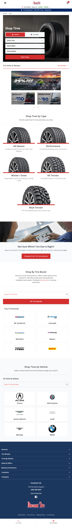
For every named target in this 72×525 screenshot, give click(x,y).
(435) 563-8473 (36, 490)
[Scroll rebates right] (38, 107)
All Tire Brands (36, 301)
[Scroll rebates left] (34, 107)
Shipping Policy (41, 515)
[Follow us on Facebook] (36, 496)
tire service (44, 280)
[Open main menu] (5, 3)
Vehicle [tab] (16, 34)
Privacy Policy (21, 515)
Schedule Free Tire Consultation (36, 256)
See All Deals (62, 65)
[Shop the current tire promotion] (36, 80)
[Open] (67, 294)
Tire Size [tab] (36, 34)
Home (5, 13)
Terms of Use (30, 515)
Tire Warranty (50, 515)
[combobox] (34, 294)
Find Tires (25, 57)
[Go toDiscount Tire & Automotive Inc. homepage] (37, 3)
